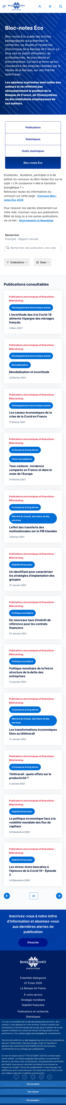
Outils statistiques (33, 151)
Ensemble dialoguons (33, 977)
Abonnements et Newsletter (36, 220)
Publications (33, 127)
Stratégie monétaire (33, 999)
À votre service (33, 994)
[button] (60, 6)
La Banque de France (33, 988)
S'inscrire (33, 942)
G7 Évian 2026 (33, 983)
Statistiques (33, 139)
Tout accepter (33, 1084)
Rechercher (12, 235)
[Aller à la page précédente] (7, 896)
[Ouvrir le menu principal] (4, 6)
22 (35, 895)
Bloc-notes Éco (33, 162)
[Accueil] (33, 963)
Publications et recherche (33, 1011)
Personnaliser (33, 1100)
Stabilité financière (33, 1005)
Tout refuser (33, 1091)
